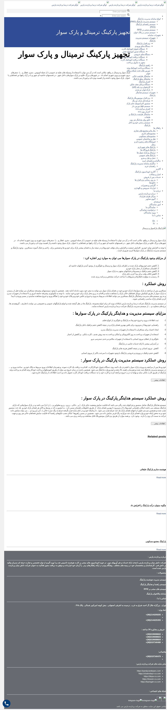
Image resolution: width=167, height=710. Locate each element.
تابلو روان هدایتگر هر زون (140, 120)
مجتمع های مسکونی (147, 136)
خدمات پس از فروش (152, 177)
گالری (158, 169)
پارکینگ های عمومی (147, 155)
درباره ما (157, 191)
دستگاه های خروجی (142, 54)
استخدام (157, 202)
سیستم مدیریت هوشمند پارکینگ (153, 580)
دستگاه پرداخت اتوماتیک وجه (138, 68)
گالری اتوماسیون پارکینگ (145, 172)
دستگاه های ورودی (142, 46)
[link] (101, 16)
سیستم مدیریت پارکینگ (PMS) (143, 21)
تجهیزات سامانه (154, 35)
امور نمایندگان (155, 204)
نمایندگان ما (151, 207)
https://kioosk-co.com (151, 679)
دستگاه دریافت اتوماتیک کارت (133, 57)
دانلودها (152, 182)
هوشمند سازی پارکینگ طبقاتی (153, 469)
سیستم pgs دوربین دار (141, 106)
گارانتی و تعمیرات (148, 185)
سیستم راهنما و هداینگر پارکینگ (153, 584)
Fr (154, 223)
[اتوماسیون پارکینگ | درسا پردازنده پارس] (109, 5)
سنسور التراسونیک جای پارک (138, 103)
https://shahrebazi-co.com (150, 673)
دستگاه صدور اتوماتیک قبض (133, 51)
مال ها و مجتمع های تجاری (145, 131)
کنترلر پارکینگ (144, 81)
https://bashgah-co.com (151, 682)
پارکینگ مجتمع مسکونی (156, 541)
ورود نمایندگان (150, 213)
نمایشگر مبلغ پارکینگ (141, 79)
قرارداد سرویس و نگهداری (145, 188)
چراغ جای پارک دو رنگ (141, 101)
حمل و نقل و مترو (148, 158)
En (154, 221)
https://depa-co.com (152, 676)
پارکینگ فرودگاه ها (148, 150)
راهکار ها (157, 128)
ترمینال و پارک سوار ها (146, 152)
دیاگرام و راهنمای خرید (151, 161)
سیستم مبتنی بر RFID (146, 30)
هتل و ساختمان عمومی (146, 139)
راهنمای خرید (150, 166)
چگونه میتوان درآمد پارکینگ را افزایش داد (148, 505)
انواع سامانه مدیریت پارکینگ (149, 19)
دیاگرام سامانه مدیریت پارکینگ (143, 163)
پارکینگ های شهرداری (147, 147)
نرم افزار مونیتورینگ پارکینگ (138, 98)
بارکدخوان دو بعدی (142, 90)
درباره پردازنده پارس (147, 193)
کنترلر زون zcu (144, 112)
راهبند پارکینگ (144, 65)
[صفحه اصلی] (160, 16)
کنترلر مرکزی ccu (143, 109)
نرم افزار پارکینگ (143, 43)
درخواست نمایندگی (148, 210)
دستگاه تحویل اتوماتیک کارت (133, 49)
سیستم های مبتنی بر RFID (155, 589)
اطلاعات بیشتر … (158, 380)
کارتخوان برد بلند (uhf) (141, 87)
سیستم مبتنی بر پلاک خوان (145, 32)
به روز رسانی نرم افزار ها (145, 180)
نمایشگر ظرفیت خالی (141, 76)
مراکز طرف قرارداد (147, 196)
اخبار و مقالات (155, 174)
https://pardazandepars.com (149, 671)
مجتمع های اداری (149, 133)
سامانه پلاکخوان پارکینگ (156, 594)
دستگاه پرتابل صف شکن (140, 84)
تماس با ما (156, 215)
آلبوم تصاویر (151, 199)
